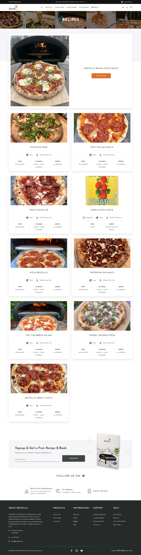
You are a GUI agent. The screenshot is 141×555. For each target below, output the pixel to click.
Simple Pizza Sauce (102, 210)
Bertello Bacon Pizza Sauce (101, 68)
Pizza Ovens (57, 514)
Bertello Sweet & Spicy (39, 398)
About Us (76, 514)
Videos (75, 518)
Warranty (116, 518)
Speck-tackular (39, 210)
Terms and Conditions (119, 521)
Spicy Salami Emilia (102, 147)
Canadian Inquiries (98, 518)
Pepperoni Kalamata (102, 273)
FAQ (74, 525)
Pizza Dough (57, 518)
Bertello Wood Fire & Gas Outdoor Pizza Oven (28, 550)
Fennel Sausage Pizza (102, 335)
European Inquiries (98, 521)
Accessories (56, 521)
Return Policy (117, 525)
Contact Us (96, 525)
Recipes (75, 521)
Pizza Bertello (39, 273)
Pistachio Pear (38, 147)
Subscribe (73, 458)
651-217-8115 (15, 537)
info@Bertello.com (17, 541)
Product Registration (15, 2)
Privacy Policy (117, 514)
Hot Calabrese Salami (39, 335)
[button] (41, 7)
